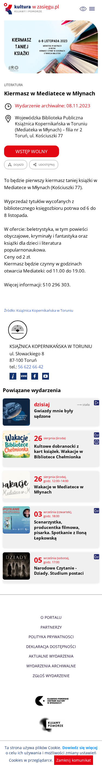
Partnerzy (51, 627)
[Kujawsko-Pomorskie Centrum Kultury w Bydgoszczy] (51, 701)
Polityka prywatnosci (51, 636)
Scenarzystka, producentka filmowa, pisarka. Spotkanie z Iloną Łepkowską (60, 530)
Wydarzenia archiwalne (51, 665)
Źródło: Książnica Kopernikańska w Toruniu (38, 310)
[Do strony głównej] (32, 8)
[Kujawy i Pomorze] (51, 725)
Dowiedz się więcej (79, 747)
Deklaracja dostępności (51, 646)
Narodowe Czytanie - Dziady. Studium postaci (59, 570)
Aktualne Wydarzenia (51, 656)
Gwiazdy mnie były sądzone (53, 413)
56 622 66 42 (30, 367)
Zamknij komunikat (73, 760)
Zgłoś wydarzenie (51, 675)
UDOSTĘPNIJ (47, 164)
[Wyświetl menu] (92, 8)
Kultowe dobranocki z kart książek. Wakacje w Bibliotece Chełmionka (58, 451)
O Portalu (51, 617)
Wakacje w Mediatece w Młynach (59, 489)
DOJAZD (19, 164)
